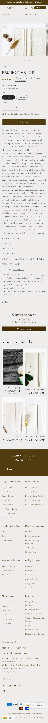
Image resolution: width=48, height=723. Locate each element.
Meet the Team (8, 615)
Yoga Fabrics (7, 518)
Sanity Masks (30, 583)
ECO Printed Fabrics (33, 505)
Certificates (6, 610)
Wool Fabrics (7, 505)
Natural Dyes (30, 552)
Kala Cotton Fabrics (10, 509)
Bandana (28, 566)
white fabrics (18, 269)
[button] (26, 8)
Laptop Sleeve (30, 575)
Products (13, 14)
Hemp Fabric (7, 492)
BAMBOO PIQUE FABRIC (35, 437)
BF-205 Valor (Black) (12, 388)
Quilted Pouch (31, 579)
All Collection (7, 575)
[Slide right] (29, 60)
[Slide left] (18, 60)
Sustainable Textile (32, 630)
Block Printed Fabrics (34, 500)
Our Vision (6, 623)
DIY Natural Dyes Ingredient (32, 542)
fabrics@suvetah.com (15, 288)
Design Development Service (33, 603)
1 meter (22, 97)
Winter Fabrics (8, 570)
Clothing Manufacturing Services (35, 619)
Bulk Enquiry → (40, 7)
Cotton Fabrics (8, 496)
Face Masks (29, 570)
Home (4, 14)
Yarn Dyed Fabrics (32, 492)
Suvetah (14, 714)
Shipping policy (38, 717)
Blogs (27, 625)
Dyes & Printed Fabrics (34, 496)
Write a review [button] (24, 329)
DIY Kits (28, 532)
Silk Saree (6, 532)
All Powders (30, 548)
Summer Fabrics (8, 566)
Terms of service (24, 717)
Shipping (4, 88)
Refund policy (37, 714)
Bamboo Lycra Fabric (13, 437)
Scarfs (4, 536)
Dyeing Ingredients (33, 536)
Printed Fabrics (31, 487)
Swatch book (30, 588)
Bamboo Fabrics (8, 513)
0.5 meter (8, 97)
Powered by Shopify (24, 714)
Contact (5, 606)
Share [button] (6, 302)
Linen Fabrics (7, 500)
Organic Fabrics (8, 487)
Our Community (9, 628)
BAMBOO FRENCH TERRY (35, 390)
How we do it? (8, 602)
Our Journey (7, 619)
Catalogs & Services (33, 613)
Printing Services (32, 609)
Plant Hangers (7, 540)
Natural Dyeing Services (35, 634)
